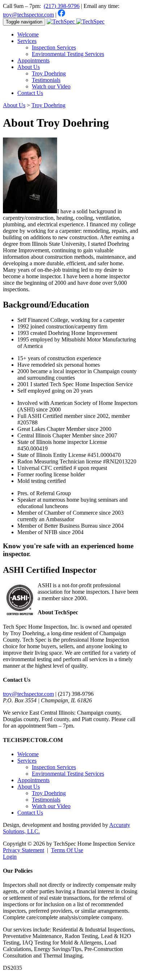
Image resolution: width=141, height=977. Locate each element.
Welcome (28, 34)
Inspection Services (54, 47)
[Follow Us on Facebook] (61, 15)
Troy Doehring (49, 73)
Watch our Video (51, 86)
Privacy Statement (23, 850)
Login (10, 857)
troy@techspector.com (28, 15)
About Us (28, 787)
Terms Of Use (67, 850)
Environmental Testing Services (68, 54)
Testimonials (46, 80)
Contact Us (30, 93)
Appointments (33, 60)
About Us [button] (28, 67)
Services (27, 761)
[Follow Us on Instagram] (74, 15)
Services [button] (27, 41)
